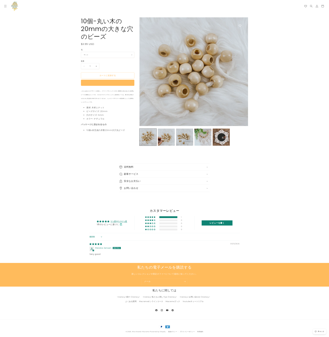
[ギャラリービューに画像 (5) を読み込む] (221, 137)
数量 (82, 61)
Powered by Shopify (158, 331)
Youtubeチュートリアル (193, 301)
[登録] (185, 281)
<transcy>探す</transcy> (128, 297)
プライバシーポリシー (187, 331)
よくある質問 (131, 301)
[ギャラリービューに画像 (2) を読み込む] (166, 137)
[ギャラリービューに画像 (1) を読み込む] (148, 137)
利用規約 (200, 331)
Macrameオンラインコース (151, 301)
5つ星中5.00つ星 (119, 221)
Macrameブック (173, 301)
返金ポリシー (172, 331)
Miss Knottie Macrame (140, 331)
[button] (5, 6)
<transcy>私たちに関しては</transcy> (160, 297)
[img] (95, 244)
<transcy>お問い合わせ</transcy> (195, 297)
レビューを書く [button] (217, 223)
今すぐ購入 (108, 83)
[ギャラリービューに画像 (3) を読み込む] (184, 137)
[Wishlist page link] (305, 6)
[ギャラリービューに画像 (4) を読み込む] (203, 137)
